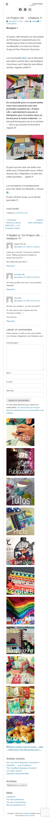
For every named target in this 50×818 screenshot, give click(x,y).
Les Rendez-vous (21, 213)
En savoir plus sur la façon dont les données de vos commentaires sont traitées (25, 410)
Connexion (10, 797)
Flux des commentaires (16, 802)
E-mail (9, 382)
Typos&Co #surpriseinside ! (17, 773)
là (7, 192)
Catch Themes (30, 815)
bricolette (18, 274)
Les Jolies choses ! (14, 771)
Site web (10, 391)
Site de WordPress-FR (15, 805)
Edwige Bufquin (24, 813)
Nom (9, 373)
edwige (34, 21)
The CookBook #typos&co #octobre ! (21, 768)
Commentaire (12, 343)
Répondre (10, 266)
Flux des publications (15, 799)
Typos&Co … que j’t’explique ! (19, 765)
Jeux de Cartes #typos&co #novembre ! (23, 762)
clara (16, 298)
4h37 (24, 58)
